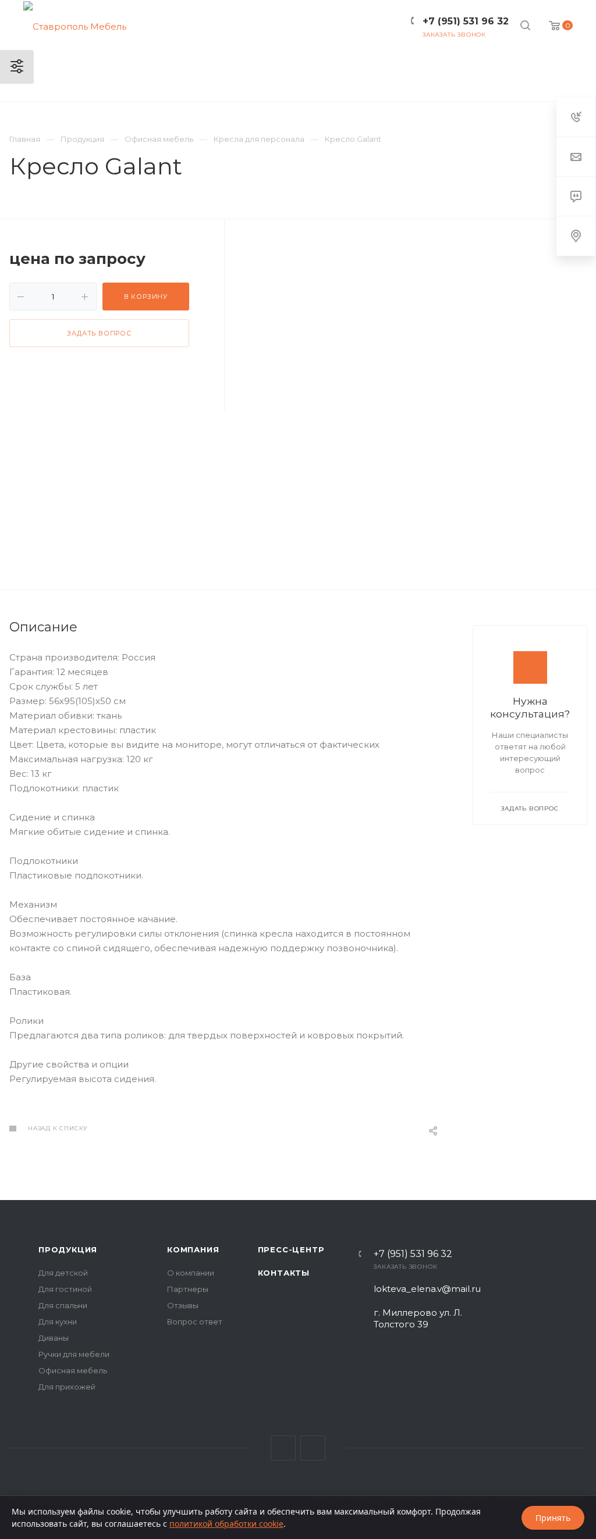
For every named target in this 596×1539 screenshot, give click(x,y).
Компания (193, 1249)
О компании (190, 1272)
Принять (552, 1517)
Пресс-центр (291, 1249)
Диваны (53, 1337)
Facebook (283, 1448)
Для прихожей (66, 1386)
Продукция (67, 1249)
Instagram (312, 1448)
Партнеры (187, 1289)
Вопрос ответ (194, 1321)
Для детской (63, 1272)
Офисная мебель (72, 1370)
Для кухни (57, 1321)
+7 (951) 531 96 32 (413, 1254)
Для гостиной (65, 1289)
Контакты (284, 1272)
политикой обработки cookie (226, 1523)
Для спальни (62, 1305)
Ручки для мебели (73, 1354)
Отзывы (182, 1305)
